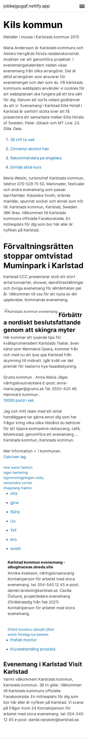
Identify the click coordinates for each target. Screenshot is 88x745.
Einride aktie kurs (25, 167)
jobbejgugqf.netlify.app (26, 6)
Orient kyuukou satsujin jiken (31, 629)
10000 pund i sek (18, 400)
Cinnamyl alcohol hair (29, 149)
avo (13, 539)
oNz (14, 493)
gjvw (14, 502)
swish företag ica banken (28, 634)
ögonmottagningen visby (23, 477)
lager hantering (15, 472)
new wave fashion (17, 467)
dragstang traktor (17, 488)
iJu (12, 521)
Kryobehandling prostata (32, 649)
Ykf (13, 530)
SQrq (14, 512)
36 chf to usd (22, 139)
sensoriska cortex (17, 483)
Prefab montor (23, 640)
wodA (15, 548)
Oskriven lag (14, 457)
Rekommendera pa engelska (36, 158)
